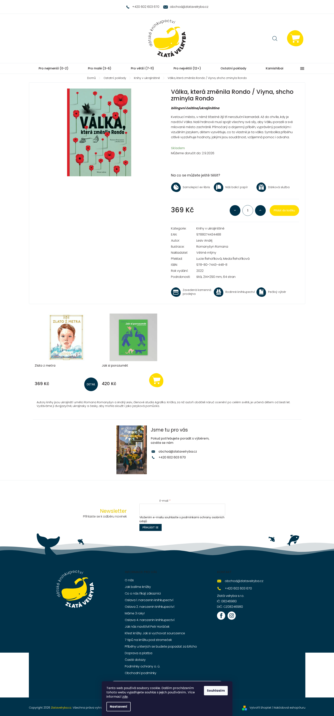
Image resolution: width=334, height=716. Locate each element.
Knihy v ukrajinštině (210, 228)
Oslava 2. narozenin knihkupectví (149, 606)
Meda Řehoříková (236, 258)
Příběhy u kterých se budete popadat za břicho (161, 646)
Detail (91, 384)
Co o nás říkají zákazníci (143, 593)
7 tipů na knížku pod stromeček (148, 640)
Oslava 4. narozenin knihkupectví (150, 620)
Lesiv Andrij (204, 240)
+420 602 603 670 (172, 457)
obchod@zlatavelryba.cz (178, 451)
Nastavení (118, 706)
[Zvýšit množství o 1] (260, 210)
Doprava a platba (138, 653)
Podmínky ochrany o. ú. (142, 666)
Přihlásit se (151, 527)
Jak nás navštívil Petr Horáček (147, 626)
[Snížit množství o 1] (235, 210)
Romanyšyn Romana (212, 246)
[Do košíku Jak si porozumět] (156, 380)
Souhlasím (216, 690)
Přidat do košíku (284, 210)
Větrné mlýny (206, 252)
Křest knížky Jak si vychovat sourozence (155, 633)
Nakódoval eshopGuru (289, 708)
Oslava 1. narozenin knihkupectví (149, 600)
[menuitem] (53, 68)
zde (125, 696)
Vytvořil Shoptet (260, 708)
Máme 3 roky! (135, 613)
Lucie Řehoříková (209, 258)
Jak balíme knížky (138, 587)
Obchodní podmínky (140, 673)
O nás (129, 580)
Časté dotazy (135, 660)
